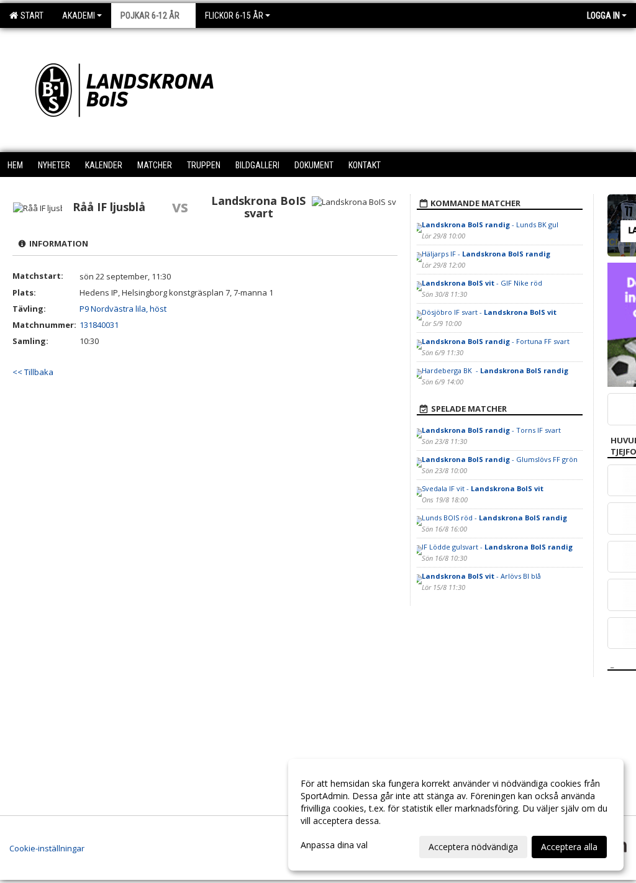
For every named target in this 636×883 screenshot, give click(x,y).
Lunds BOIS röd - (494, 517)
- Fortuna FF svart (496, 341)
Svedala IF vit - (482, 488)
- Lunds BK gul (490, 224)
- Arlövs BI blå (481, 576)
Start (30, 15)
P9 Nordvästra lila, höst (123, 308)
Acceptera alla (569, 847)
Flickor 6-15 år (234, 15)
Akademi (78, 15)
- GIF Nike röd (482, 283)
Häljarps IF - (486, 253)
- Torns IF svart (491, 430)
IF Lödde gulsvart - (497, 546)
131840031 (99, 324)
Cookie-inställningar (46, 848)
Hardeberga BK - (495, 370)
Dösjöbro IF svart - (489, 312)
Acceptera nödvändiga (473, 847)
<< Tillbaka (32, 372)
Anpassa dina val (334, 845)
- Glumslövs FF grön (500, 459)
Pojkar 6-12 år (149, 15)
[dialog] (456, 815)
